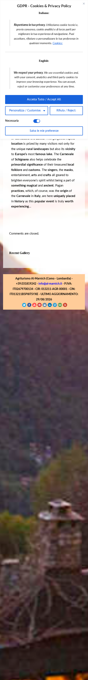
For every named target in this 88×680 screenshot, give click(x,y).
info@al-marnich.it (50, 648)
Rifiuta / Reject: (66, 110)
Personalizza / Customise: (25, 110)
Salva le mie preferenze (44, 130)
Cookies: (58, 43)
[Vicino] (83, 3)
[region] (44, 69)
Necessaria (12, 120)
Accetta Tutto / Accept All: (44, 99)
